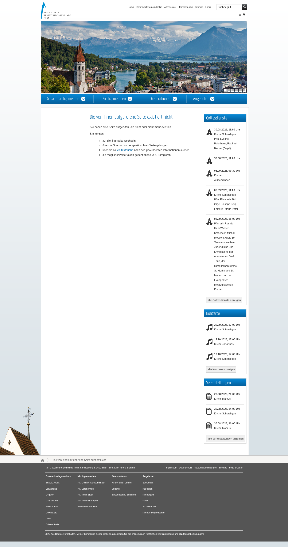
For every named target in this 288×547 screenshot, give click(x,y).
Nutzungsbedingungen (205, 467)
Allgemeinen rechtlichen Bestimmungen (153, 534)
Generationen (160, 99)
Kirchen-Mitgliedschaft (154, 512)
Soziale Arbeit (52, 482)
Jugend (116, 488)
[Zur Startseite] (60, 17)
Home (131, 7)
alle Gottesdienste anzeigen (224, 300)
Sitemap (199, 7)
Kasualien (147, 488)
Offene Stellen (53, 524)
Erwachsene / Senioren (124, 494)
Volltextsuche (125, 150)
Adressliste (170, 7)
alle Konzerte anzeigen (221, 369)
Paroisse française (87, 506)
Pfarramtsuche (185, 7)
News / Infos (52, 506)
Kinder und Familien (122, 482)
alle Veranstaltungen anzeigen (226, 438)
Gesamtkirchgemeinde (63, 99)
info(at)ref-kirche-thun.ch (122, 467)
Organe (50, 494)
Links (48, 518)
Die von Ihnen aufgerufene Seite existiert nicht (79, 460)
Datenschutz (185, 467)
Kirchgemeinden (114, 99)
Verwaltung (51, 488)
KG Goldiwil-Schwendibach (91, 482)
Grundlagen (52, 500)
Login (208, 7)
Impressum (171, 467)
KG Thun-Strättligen (88, 500)
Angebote (200, 99)
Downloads (51, 512)
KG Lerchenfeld (86, 488)
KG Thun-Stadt (85, 494)
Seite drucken (236, 467)
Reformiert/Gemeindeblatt (149, 7)
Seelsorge (148, 482)
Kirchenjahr (148, 494)
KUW (145, 500)
